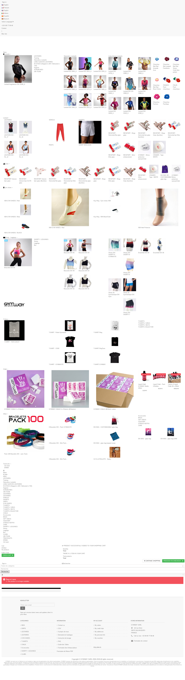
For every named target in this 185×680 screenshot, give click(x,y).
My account (98, 621)
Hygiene (36, 67)
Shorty (36, 241)
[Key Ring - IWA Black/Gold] (115, 210)
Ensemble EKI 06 (158, 252)
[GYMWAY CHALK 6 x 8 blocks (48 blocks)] (70, 389)
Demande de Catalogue (65, 635)
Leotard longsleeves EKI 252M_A (14, 84)
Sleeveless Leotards (40, 60)
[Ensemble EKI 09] (144, 244)
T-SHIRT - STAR (54, 348)
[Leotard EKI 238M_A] (144, 83)
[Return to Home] (2, 575)
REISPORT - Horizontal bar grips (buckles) (144, 135)
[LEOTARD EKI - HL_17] (10, 127)
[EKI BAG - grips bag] (148, 432)
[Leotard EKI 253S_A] (100, 99)
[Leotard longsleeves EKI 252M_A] (18, 69)
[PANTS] (60, 132)
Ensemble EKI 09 (143, 252)
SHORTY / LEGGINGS (41, 239)
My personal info (100, 635)
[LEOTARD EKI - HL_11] (25, 147)
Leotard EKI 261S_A (85, 71)
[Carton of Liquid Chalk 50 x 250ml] (174, 376)
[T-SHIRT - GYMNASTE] (70, 357)
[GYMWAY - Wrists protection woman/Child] (144, 147)
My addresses (99, 631)
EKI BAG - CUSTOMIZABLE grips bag (106, 427)
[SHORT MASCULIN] (90, 132)
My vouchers (99, 638)
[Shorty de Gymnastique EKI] (129, 284)
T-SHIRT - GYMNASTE (56, 364)
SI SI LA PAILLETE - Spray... (103, 459)
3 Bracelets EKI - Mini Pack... (58, 443)
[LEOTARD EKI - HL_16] (25, 127)
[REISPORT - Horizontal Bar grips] (114, 125)
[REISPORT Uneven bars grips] (10, 171)
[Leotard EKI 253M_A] (144, 103)
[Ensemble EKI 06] (159, 244)
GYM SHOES (7, 503)
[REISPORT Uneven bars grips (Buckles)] (40, 171)
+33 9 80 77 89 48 (7, 25)
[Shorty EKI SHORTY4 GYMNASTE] (114, 244)
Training (36, 58)
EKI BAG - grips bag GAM (169, 438)
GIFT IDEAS (142, 419)
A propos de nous (63, 631)
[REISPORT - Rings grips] (129, 125)
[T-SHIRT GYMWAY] (115, 357)
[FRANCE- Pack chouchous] (167, 80)
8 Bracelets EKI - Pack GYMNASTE (60, 427)
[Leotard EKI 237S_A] (85, 81)
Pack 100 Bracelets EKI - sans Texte (15, 454)
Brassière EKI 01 (84, 289)
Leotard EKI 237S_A (85, 89)
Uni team (7, 466)
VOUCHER (141, 421)
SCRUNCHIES (38, 69)
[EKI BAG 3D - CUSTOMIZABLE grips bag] (165, 169)
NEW (4, 476)
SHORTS (81, 120)
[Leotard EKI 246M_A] (144, 63)
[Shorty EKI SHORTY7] (129, 304)
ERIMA (6, 467)
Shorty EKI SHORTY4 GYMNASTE (112, 254)
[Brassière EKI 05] (18, 252)
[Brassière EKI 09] (70, 263)
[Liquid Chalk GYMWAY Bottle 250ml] (144, 376)
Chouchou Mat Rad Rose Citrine (157, 87)
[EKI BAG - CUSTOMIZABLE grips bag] (115, 420)
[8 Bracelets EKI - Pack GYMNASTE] (70, 420)
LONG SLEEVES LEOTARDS (43, 62)
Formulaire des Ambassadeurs (67, 648)
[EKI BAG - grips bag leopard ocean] (115, 436)
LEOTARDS (37, 56)
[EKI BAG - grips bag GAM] (171, 432)
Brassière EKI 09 (69, 271)
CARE (140, 425)
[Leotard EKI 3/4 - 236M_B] (129, 83)
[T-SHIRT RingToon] (115, 341)
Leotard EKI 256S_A (70, 71)
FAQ (59, 641)
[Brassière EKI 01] (85, 281)
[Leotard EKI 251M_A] (129, 103)
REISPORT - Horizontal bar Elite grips (174, 135)
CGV (59, 628)
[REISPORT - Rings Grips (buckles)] (159, 125)
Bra (35, 245)
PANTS (51, 145)
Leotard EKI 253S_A (100, 107)
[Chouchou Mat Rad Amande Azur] (157, 59)
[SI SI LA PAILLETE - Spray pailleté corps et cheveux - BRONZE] (115, 452)
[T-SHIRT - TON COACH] (14, 330)
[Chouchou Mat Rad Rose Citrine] (157, 80)
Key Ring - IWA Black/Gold (102, 217)
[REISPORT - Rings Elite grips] (114, 147)
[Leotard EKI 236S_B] (70, 99)
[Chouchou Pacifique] (167, 97)
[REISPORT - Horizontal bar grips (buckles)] (144, 125)
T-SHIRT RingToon (99, 348)
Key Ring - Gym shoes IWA (102, 201)
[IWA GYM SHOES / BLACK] (25, 226)
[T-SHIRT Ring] (115, 325)
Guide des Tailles (63, 644)
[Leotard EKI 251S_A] (85, 99)
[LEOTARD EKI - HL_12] (10, 147)
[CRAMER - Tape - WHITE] (159, 147)
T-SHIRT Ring (98, 332)
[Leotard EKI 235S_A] (100, 63)
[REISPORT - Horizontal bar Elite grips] (174, 125)
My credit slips (99, 628)
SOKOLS (52, 120)
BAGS (140, 418)
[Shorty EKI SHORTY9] (129, 244)
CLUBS (5, 534)
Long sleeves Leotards (115, 56)
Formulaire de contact (140, 641)
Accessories (142, 416)
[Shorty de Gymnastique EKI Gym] (114, 284)
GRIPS (5, 501)
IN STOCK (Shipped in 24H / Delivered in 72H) (17, 486)
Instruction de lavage (64, 638)
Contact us (61, 625)
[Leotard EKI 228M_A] (129, 63)
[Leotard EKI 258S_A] (70, 81)
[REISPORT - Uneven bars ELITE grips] (25, 171)
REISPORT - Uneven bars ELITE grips (25, 181)
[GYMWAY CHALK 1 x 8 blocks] (25, 389)
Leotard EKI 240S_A (100, 89)
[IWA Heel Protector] (159, 207)
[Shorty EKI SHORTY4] (129, 264)
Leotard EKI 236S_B (70, 107)
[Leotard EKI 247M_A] (114, 63)
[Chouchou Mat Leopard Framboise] (167, 59)
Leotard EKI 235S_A (100, 71)
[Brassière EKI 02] (70, 281)
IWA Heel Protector (144, 227)
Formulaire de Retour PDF (65, 651)
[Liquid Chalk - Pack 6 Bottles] (159, 376)
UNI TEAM (37, 71)
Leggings (37, 243)
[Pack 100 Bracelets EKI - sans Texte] (25, 433)
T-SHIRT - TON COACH (11, 342)
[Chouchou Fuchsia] (157, 97)
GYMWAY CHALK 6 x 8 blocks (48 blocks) (62, 409)
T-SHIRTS (141, 321)
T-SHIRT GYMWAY (100, 364)
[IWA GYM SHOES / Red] (25, 194)
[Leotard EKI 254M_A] (114, 83)
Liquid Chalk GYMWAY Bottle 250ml (143, 386)
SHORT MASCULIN (85, 145)
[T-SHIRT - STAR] (70, 341)
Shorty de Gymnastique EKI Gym (113, 294)
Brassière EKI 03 (84, 271)
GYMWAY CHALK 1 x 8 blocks (14, 409)
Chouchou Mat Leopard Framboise (167, 66)
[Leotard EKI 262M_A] (114, 103)
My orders (98, 625)
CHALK (5, 513)
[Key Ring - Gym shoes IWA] (115, 194)
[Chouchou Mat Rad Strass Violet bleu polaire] (177, 59)
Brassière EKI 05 (9, 267)
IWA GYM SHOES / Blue (12, 217)
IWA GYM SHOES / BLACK (13, 233)
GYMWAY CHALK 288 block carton (105, 409)
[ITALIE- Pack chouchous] (177, 80)
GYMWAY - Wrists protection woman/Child (144, 157)
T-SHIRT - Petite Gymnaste (57, 332)
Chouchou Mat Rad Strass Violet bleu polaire (176, 68)
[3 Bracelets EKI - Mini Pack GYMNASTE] (70, 436)
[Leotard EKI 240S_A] (100, 81)
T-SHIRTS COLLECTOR (145, 327)
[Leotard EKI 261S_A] (85, 63)
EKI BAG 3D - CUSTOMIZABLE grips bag (166, 177)
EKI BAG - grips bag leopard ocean (104, 443)
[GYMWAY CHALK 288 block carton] (115, 389)
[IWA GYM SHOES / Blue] (25, 210)
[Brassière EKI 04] (85, 244)
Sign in (4, 2)
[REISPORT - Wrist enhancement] (129, 147)
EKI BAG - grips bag (144, 438)
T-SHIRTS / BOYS (144, 325)
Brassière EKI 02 (69, 289)
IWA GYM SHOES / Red (12, 201)
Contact (4, 28)
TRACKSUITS (7, 538)
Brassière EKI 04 (84, 252)
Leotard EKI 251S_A (85, 107)
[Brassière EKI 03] (85, 263)
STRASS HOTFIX (143, 423)
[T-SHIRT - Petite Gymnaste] (70, 325)
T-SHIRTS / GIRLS (144, 323)
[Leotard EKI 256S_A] (70, 63)
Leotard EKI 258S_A (70, 89)
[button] (7, 464)
